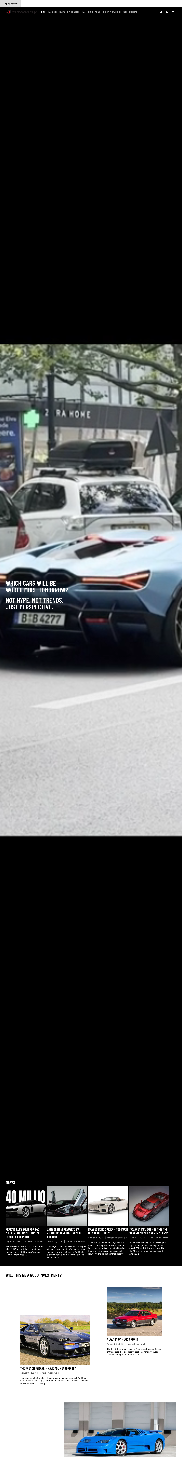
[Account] (167, 12)
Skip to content (10, 3)
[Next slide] (173, 1223)
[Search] (161, 12)
